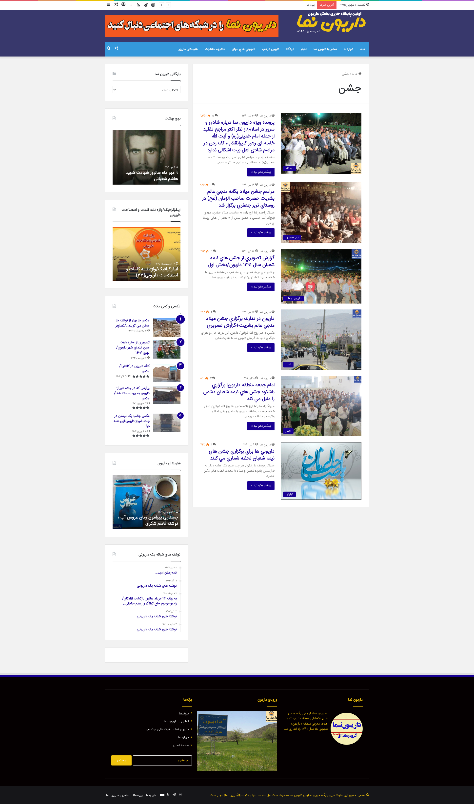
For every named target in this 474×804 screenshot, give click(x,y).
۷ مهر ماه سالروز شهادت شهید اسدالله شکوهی (151, 176)
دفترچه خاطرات (215, 49)
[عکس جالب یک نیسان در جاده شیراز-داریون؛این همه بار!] (166, 423)
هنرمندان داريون (188, 49)
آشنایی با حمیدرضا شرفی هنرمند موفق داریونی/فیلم (149, 520)
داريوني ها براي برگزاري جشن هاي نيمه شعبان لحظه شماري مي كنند (242, 454)
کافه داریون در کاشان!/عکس (134, 368)
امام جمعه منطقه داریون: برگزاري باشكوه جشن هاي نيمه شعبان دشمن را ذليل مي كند (239, 392)
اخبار (304, 49)
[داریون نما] (332, 22)
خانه (363, 49)
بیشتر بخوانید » (261, 172)
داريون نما (265, 115)
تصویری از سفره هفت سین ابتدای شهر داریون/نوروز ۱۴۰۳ (133, 348)
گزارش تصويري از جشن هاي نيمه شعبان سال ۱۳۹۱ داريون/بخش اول (241, 261)
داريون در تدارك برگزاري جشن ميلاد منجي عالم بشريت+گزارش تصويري (240, 322)
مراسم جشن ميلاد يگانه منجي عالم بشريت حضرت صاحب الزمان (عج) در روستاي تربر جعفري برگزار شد (238, 199)
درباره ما (348, 49)
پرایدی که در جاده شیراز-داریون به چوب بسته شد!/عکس (132, 393)
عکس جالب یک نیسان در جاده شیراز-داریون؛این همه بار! (132, 421)
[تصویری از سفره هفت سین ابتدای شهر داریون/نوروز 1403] (166, 349)
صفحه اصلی (181, 745)
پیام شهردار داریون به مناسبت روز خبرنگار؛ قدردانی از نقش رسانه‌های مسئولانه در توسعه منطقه (255, 5)
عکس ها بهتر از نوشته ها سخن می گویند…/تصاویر (133, 323)
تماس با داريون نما (325, 49)
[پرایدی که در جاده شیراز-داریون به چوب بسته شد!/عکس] (166, 395)
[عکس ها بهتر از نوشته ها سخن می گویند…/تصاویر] (166, 327)
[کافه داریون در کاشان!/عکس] (166, 373)
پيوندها (184, 713)
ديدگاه (290, 49)
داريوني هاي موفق (243, 49)
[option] (146, 157)
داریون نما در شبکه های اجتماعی (167, 729)
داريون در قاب (270, 49)
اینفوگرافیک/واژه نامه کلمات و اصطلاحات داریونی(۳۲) (152, 272)
